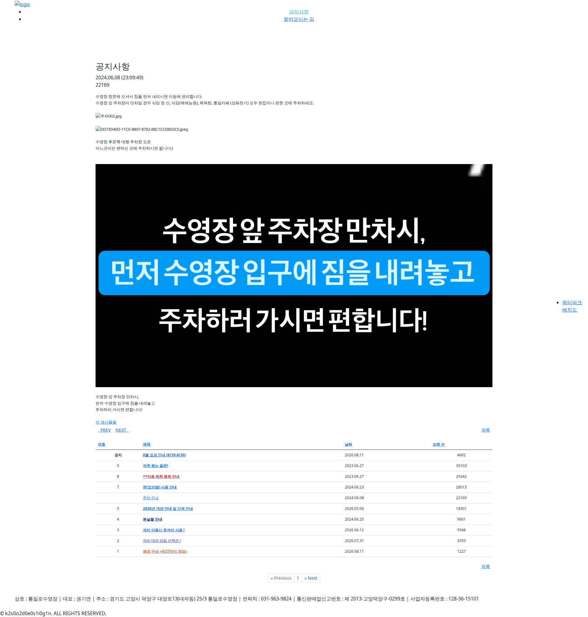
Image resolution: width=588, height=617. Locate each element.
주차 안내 (151, 497)
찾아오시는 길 (299, 19)
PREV (104, 430)
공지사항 (299, 11)
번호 (101, 444)
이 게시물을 (106, 422)
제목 (146, 444)
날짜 (348, 444)
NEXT (122, 430)
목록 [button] (485, 566)
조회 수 (439, 444)
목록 (485, 430)
